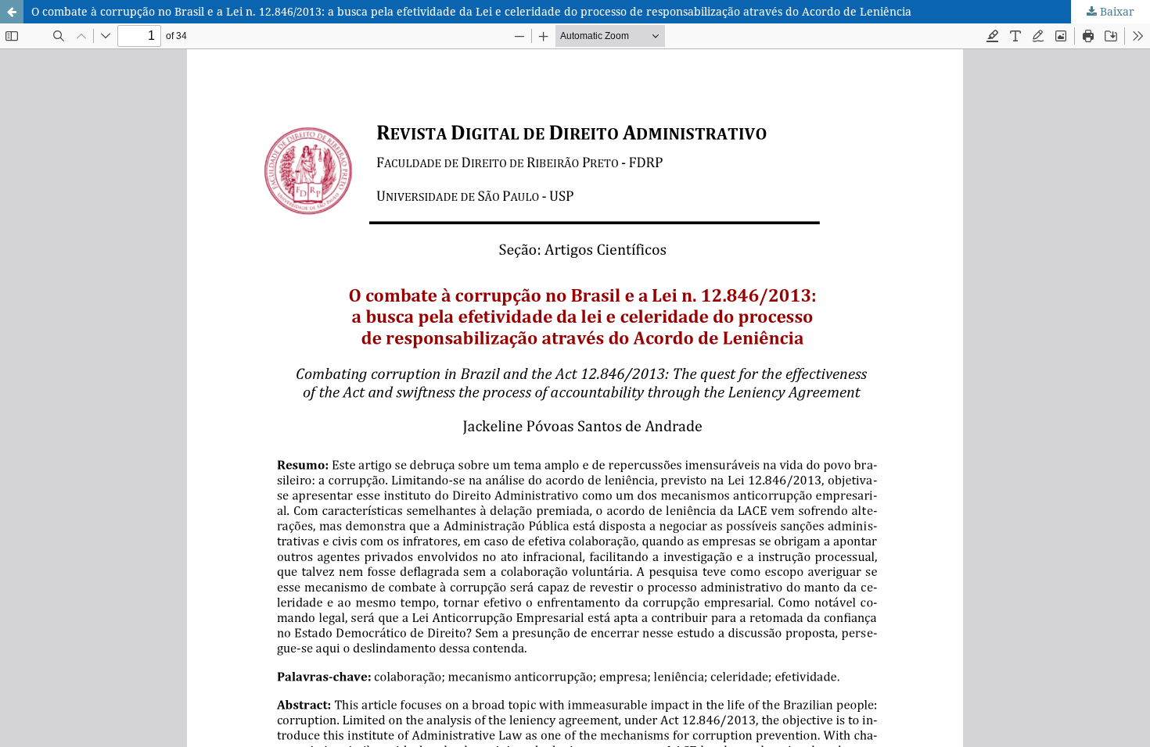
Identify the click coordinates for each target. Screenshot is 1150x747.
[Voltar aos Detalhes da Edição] (11, 11)
